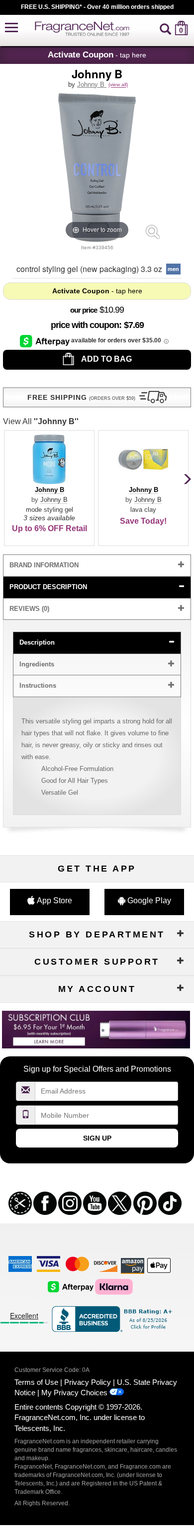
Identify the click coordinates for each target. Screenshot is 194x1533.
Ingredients (36, 664)
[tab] (97, 565)
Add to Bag (106, 359)
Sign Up (97, 1138)
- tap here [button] (97, 54)
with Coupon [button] (85, 325)
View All (41, 421)
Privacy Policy (87, 1382)
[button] (11, 28)
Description (37, 642)
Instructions (37, 685)
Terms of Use (36, 1382)
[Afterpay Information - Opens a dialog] (45, 340)
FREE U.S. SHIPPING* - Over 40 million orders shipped (97, 6)
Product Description (48, 587)
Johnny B (91, 84)
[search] (165, 28)
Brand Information (44, 565)
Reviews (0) (29, 608)
